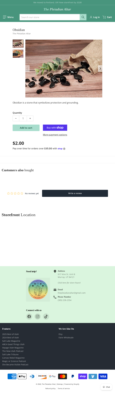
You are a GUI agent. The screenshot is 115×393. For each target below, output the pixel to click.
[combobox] (52, 17)
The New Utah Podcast (12, 351)
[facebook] (29, 316)
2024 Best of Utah (10, 337)
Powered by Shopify (71, 384)
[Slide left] (27, 68)
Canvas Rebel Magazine (13, 357)
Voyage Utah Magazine (13, 347)
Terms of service (64, 388)
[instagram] (37, 316)
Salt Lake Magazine (11, 341)
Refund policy (50, 388)
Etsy (60, 334)
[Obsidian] (18, 44)
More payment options (55, 134)
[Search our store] (83, 17)
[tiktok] (46, 316)
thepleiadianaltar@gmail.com (72, 292)
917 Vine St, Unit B (66, 274)
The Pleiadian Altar (49, 384)
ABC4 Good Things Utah (13, 344)
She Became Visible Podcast (15, 364)
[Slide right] (100, 68)
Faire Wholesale (66, 337)
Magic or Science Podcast (14, 361)
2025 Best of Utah (10, 334)
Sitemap (60, 384)
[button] (8, 17)
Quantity (17, 112)
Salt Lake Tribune (10, 354)
